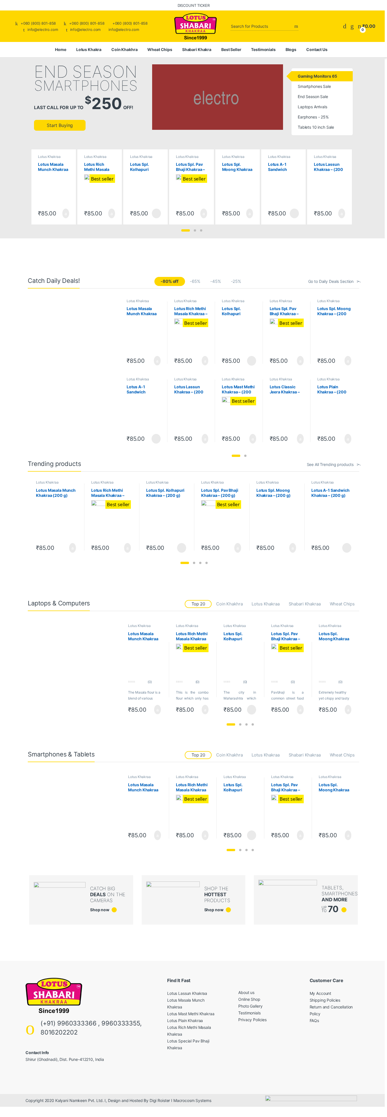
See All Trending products (330, 464)
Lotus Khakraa (49, 156)
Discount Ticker (194, 5)
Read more (156, 213)
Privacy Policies (252, 1019)
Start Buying (60, 125)
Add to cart (65, 213)
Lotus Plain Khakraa (185, 1020)
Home (60, 49)
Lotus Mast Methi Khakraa (190, 1013)
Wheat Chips (159, 49)
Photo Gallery (250, 1006)
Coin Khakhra (124, 49)
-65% (195, 281)
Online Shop (249, 999)
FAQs (314, 1020)
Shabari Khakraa (305, 604)
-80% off (169, 281)
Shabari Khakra (196, 49)
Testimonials (263, 49)
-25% (236, 281)
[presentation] (348, 185)
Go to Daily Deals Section (331, 281)
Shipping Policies (325, 1000)
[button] (185, 230)
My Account (320, 993)
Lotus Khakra (88, 49)
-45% (215, 281)
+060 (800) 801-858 (38, 23)
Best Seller (231, 49)
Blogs (291, 49)
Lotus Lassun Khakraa (187, 993)
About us (246, 992)
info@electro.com (42, 29)
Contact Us (317, 49)
